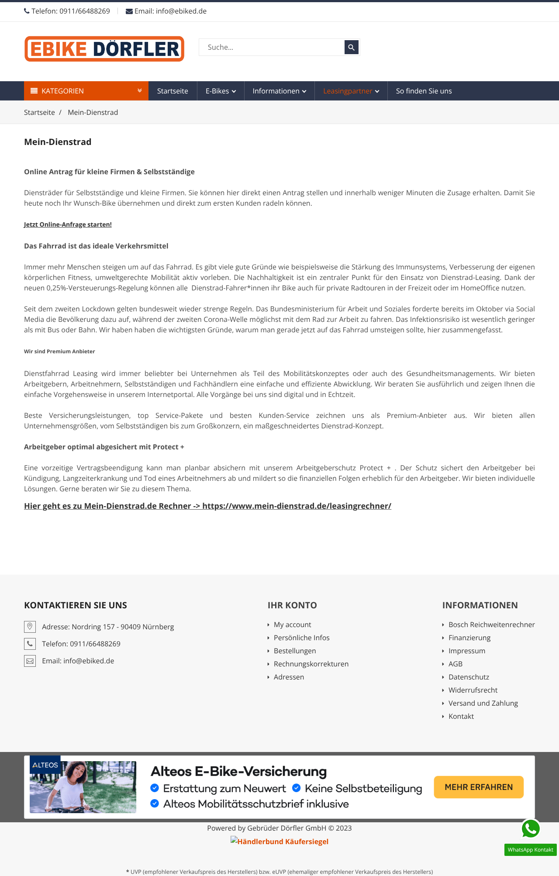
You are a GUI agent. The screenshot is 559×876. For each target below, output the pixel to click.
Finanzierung (480, 638)
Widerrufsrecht (473, 690)
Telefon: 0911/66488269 (70, 11)
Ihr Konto (292, 605)
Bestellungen (295, 651)
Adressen (289, 677)
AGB (474, 664)
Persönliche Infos (302, 638)
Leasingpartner (348, 91)
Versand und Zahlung (483, 704)
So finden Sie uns (424, 91)
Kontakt (461, 717)
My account (292, 625)
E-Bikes (218, 91)
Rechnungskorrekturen (311, 664)
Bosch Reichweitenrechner (492, 625)
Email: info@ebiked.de (170, 11)
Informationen (277, 91)
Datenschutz (469, 677)
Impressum (476, 651)
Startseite (172, 91)
